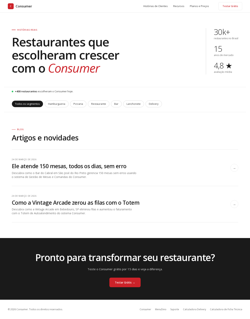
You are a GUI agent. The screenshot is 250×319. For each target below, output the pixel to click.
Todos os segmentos (27, 104)
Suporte (174, 309)
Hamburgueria (56, 104)
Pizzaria (78, 104)
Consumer (21, 6)
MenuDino (160, 309)
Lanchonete (134, 104)
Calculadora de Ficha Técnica (226, 309)
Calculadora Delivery (194, 309)
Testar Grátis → (125, 282)
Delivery (154, 104)
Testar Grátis (230, 6)
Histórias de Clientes (155, 6)
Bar (116, 104)
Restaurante (98, 104)
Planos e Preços (199, 6)
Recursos (178, 6)
